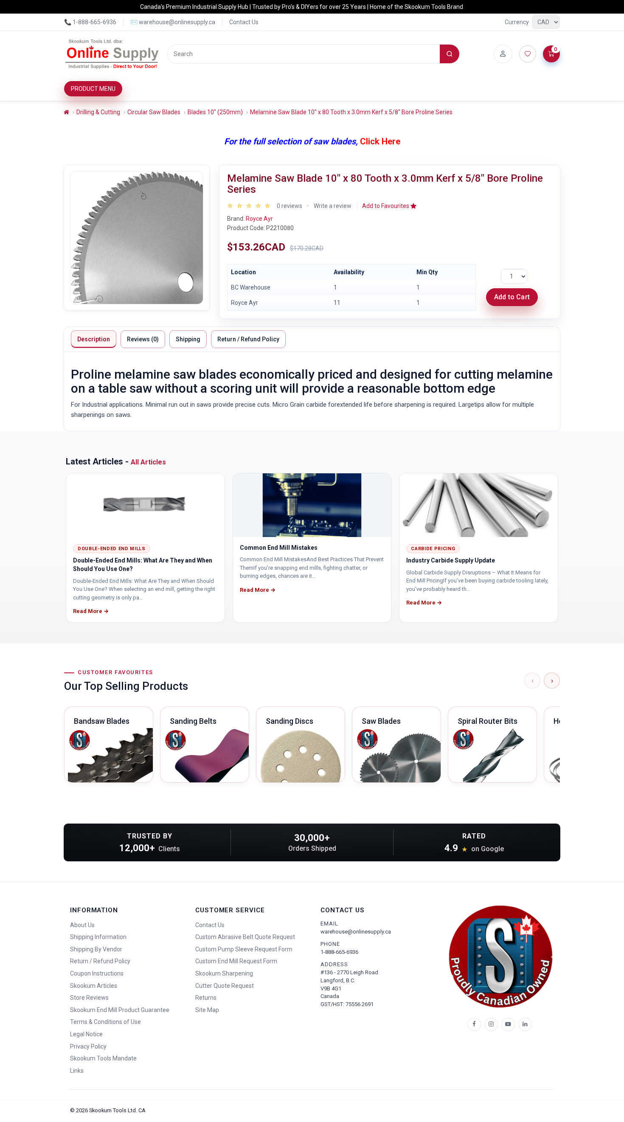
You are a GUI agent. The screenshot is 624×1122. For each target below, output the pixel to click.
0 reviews (289, 205)
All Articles (148, 462)
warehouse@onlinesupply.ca (355, 931)
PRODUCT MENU (93, 88)
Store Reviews (89, 997)
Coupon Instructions (97, 973)
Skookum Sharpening (224, 973)
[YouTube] (508, 1024)
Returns (205, 997)
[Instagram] (491, 1024)
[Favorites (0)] (527, 53)
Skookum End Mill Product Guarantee (119, 1010)
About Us (82, 925)
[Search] (449, 54)
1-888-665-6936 (339, 952)
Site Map (207, 1010)
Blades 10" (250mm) (215, 112)
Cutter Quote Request (224, 985)
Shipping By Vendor (96, 949)
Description (93, 339)
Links (77, 1070)
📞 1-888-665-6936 (90, 22)
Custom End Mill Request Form (236, 961)
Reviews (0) (143, 339)
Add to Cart (512, 297)
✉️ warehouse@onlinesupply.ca (172, 22)
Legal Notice (86, 1034)
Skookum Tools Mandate (103, 1058)
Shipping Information (98, 937)
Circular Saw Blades (153, 112)
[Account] (503, 54)
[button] (389, 206)
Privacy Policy (88, 1046)
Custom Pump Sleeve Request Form (243, 949)
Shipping (188, 339)
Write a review (332, 205)
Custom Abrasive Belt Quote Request (245, 937)
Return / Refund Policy (248, 339)
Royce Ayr (259, 218)
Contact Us (244, 22)
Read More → (91, 611)
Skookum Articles (93, 985)
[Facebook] (474, 1024)
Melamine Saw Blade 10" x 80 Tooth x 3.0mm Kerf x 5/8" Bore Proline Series (351, 112)
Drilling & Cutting (98, 112)
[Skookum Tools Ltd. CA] (112, 54)
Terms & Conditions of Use (105, 1021)
